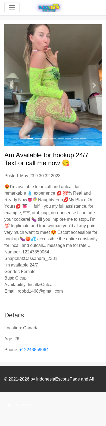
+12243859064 (34, 349)
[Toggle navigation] (12, 7)
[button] (11, 85)
